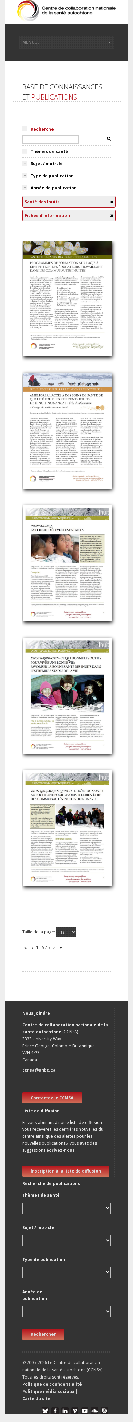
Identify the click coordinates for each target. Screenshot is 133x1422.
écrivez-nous (60, 1150)
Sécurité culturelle (45, 439)
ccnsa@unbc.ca (39, 1070)
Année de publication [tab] (54, 188)
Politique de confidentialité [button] (52, 1384)
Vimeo (74, 1410)
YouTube (84, 1410)
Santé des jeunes (45, 307)
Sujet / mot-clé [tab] (47, 163)
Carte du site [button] (36, 1398)
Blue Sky (45, 1410)
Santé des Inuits (43, 299)
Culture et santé (43, 315)
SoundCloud (94, 1410)
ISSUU (104, 1410)
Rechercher (43, 1334)
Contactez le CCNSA (52, 1098)
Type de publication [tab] (52, 176)
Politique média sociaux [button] (48, 1391)
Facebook (55, 1410)
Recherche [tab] (42, 129)
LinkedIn (65, 1410)
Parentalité (38, 554)
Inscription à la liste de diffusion (66, 1171)
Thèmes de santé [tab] (49, 151)
